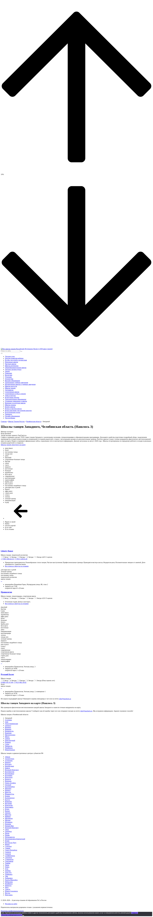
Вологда (8, 779)
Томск (7, 867)
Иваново (8, 788)
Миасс (7, 737)
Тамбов (7, 863)
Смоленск (8, 857)
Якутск (7, 893)
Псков (7, 841)
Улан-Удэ (8, 872)
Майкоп (8, 816)
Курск (7, 809)
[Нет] (23, 915)
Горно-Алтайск (10, 783)
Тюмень (8, 870)
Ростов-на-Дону (10, 843)
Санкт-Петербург (11, 850)
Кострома (8, 803)
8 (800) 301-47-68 (7, 682)
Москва (7, 820)
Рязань (7, 844)
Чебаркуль (8, 746)
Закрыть (134, 913)
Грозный (8, 785)
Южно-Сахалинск (11, 891)
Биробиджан (9, 766)
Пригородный (10, 740)
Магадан (8, 815)
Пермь (7, 835)
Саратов (8, 854)
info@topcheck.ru (65, 699)
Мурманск (8, 822)
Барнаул (8, 762)
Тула (6, 869)
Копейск (8, 727)
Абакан (7, 757)
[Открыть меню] (1, 353)
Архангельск (9, 759)
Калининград (10, 798)
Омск (7, 829)
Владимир (8, 775)
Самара (7, 848)
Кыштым (8, 733)
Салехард (8, 846)
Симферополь (10, 856)
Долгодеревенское (11, 724)
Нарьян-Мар (9, 826)
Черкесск (8, 885)
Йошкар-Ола (9, 794)
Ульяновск (8, 874)
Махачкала (9, 818)
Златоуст (8, 725)
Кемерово (8, 801)
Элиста (7, 889)
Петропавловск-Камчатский (15, 839)
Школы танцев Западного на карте (13, 445)
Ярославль (8, 895)
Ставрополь (9, 859)
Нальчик (8, 824)
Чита (6, 887)
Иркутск (8, 792)
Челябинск (9, 748)
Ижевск (8, 790)
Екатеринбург (10, 787)
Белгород (8, 764)
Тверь (7, 865)
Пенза (7, 833)
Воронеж (8, 781)
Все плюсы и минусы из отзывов (17, 566)
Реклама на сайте (11, 904)
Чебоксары (9, 882)
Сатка (7, 744)
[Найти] (21, 351)
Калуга (7, 800)
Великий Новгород (12, 770)
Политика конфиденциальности (12, 911)
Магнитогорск (10, 735)
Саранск (8, 852)
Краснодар (9, 805)
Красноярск (9, 807)
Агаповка (8, 720)
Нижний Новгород (12, 828)
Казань (7, 796)
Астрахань (8, 760)
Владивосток (9, 772)
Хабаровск (9, 878)
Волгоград (8, 777)
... (1, 581)
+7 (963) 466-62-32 (7, 559)
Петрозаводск (10, 837)
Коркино (8, 729)
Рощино (8, 742)
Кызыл (7, 811)
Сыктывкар (9, 861)
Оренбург (8, 831)
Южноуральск (10, 750)
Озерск (7, 738)
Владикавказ (9, 773)
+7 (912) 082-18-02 (19, 682)
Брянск (7, 768)
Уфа (6, 876)
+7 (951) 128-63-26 (20, 559)
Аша (6, 722)
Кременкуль (9, 731)
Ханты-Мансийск (11, 880)
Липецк (8, 813)
